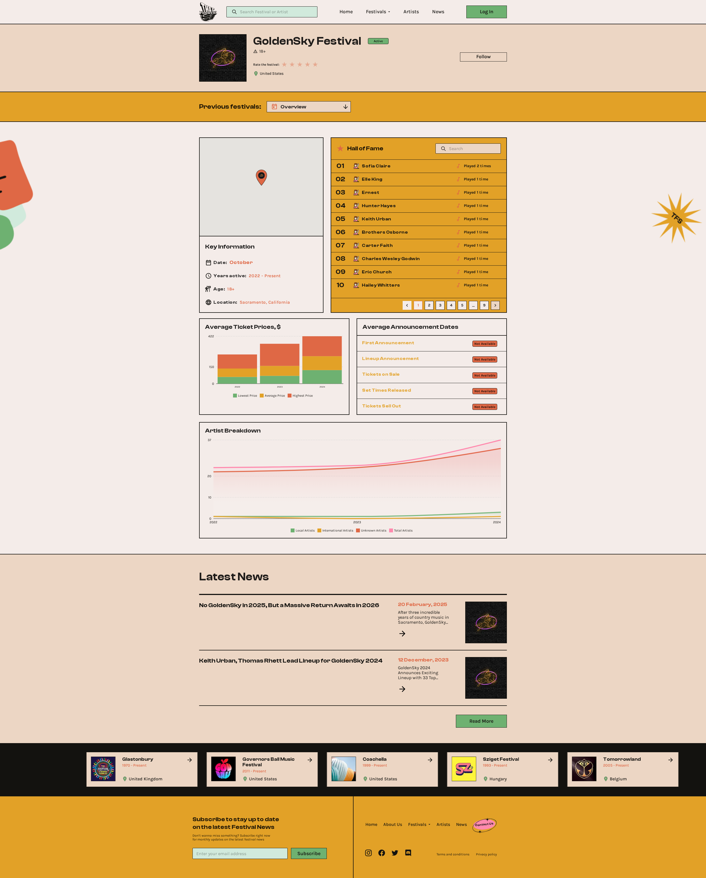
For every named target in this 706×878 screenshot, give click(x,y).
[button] (346, 12)
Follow (483, 57)
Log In (486, 12)
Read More (481, 721)
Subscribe (308, 853)
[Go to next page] (495, 305)
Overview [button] (293, 107)
